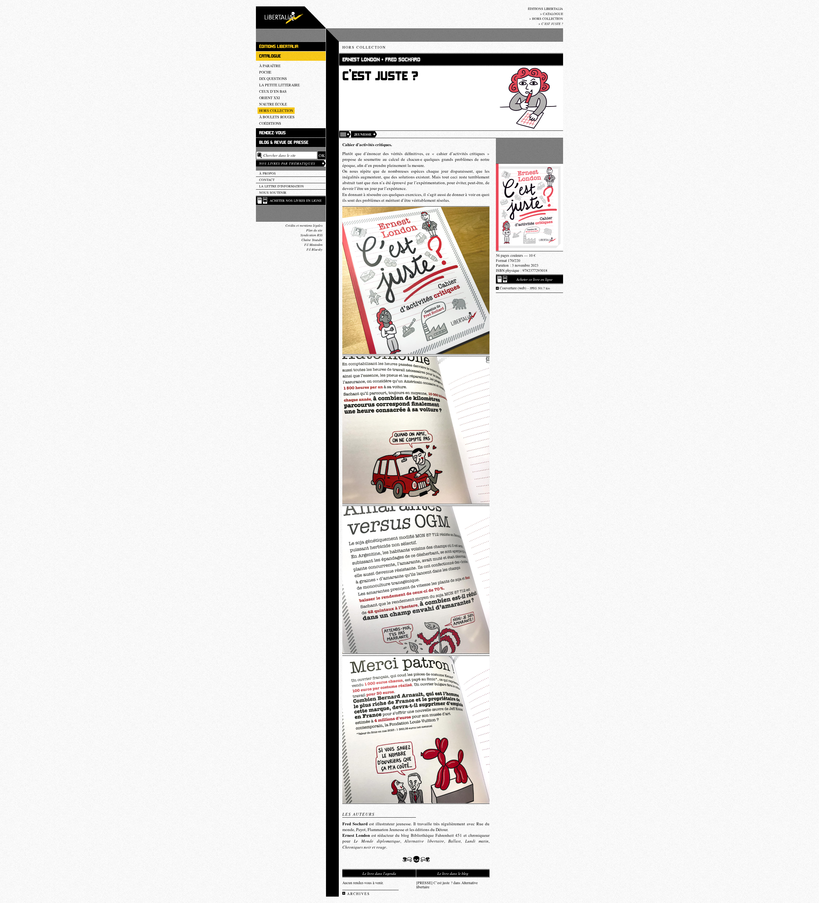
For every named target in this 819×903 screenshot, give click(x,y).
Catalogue (553, 14)
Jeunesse (362, 134)
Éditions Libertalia (545, 8)
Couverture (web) (525, 288)
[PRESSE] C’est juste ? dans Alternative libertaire (447, 884)
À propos (267, 173)
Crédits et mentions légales (303, 225)
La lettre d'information (281, 186)
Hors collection (547, 18)
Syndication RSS (311, 235)
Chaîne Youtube (311, 240)
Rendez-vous (272, 132)
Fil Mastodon (313, 244)
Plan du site (314, 230)
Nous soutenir (272, 192)
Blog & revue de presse (283, 142)
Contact (266, 179)
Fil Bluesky (314, 249)
